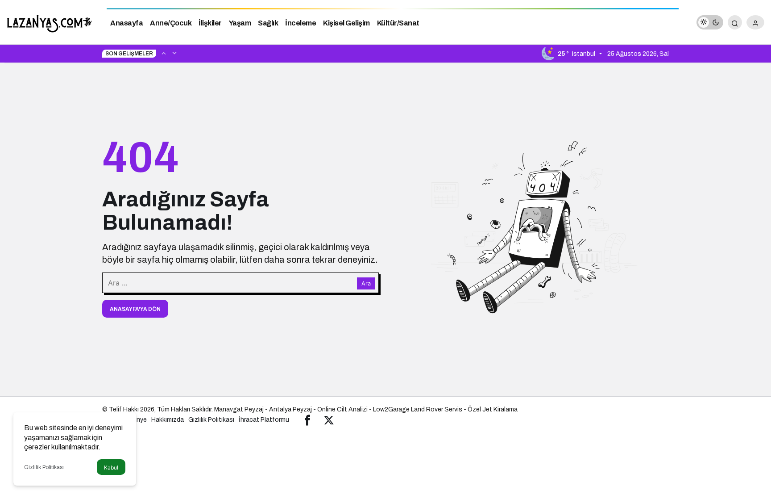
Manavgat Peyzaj (239, 409)
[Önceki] (163, 53)
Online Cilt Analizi (342, 409)
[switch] (709, 22)
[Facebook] (307, 420)
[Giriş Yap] (755, 22)
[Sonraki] (174, 53)
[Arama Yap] (735, 22)
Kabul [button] (111, 467)
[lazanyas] (50, 21)
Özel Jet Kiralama (493, 409)
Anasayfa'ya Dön (135, 309)
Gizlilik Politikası (44, 467)
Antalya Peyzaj (290, 409)
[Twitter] (328, 420)
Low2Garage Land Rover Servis (417, 409)
